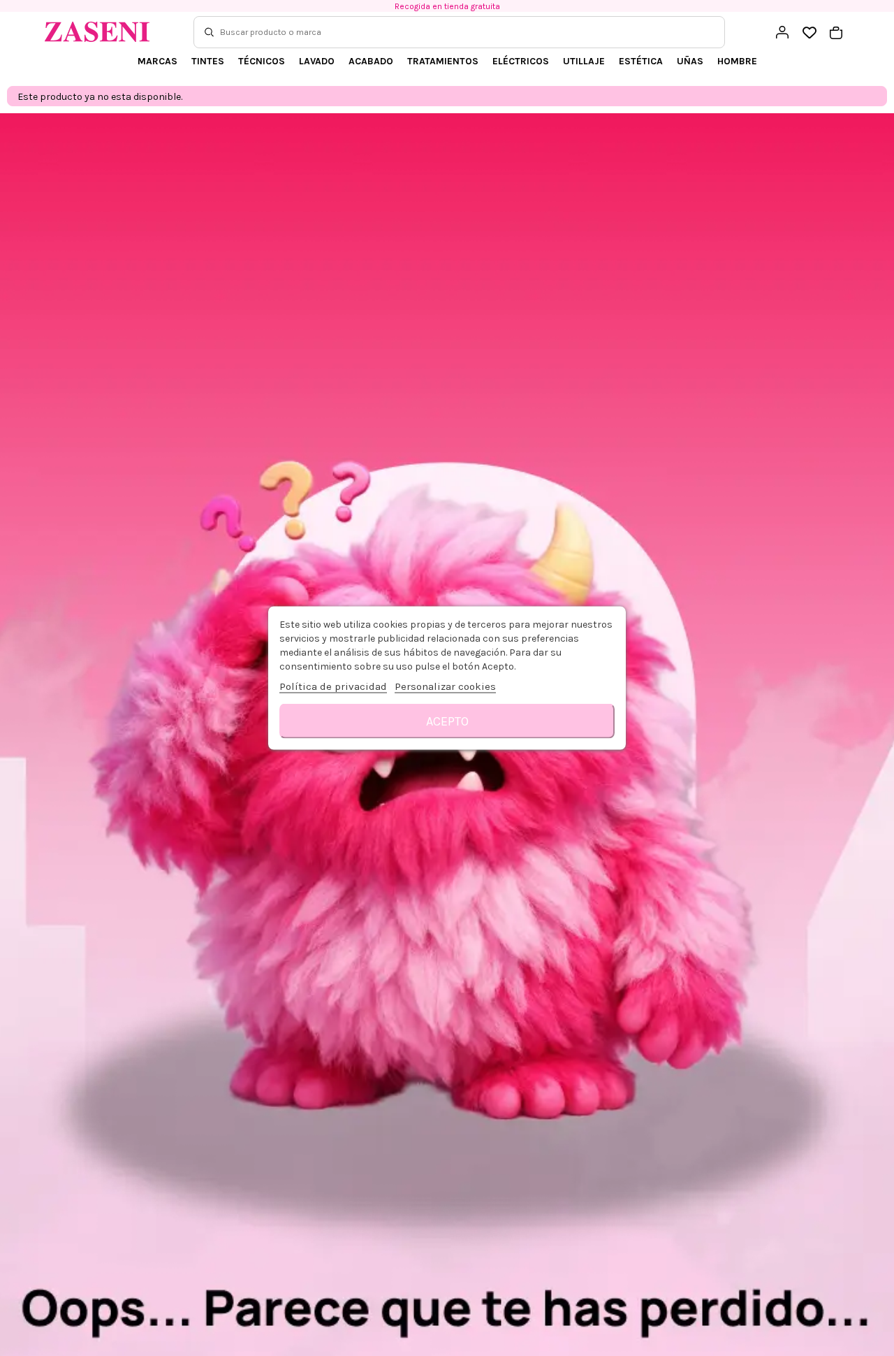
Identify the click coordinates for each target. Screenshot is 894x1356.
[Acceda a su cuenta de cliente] (782, 32)
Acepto (447, 721)
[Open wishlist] (809, 33)
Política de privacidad (333, 686)
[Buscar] (209, 32)
